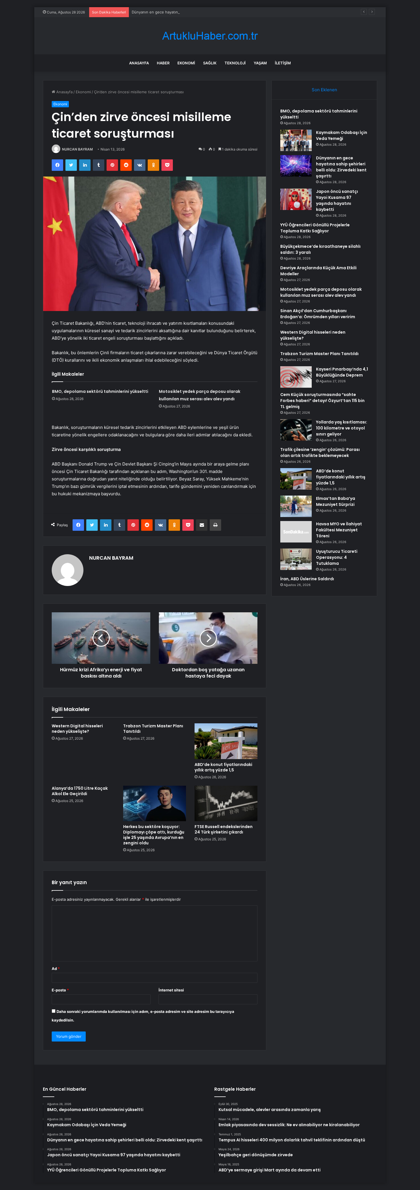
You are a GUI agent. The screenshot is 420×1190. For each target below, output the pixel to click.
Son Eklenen (324, 89)
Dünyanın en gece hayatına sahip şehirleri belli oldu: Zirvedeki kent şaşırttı (198, 12)
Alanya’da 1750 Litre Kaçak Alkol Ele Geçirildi (80, 791)
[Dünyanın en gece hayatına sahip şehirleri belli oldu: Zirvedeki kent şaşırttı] (296, 166)
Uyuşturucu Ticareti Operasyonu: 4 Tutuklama (336, 557)
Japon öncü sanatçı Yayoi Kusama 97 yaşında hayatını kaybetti (337, 200)
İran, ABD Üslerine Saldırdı (307, 579)
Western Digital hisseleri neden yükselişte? (77, 728)
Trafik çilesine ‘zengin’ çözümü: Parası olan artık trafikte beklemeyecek (320, 452)
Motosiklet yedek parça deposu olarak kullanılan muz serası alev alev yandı (321, 292)
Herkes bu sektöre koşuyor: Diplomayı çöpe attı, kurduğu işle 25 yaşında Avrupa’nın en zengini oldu (153, 835)
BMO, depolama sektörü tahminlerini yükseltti (100, 391)
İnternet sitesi (171, 990)
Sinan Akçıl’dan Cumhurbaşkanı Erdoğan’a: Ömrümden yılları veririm (317, 314)
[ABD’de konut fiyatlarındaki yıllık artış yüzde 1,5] (226, 741)
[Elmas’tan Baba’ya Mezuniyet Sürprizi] (296, 506)
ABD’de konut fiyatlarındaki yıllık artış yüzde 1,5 (223, 767)
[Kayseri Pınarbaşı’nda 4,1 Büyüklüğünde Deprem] (296, 377)
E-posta (60, 990)
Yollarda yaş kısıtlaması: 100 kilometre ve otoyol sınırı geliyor (341, 428)
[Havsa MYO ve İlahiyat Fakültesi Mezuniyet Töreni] (296, 531)
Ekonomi (186, 63)
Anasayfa (139, 63)
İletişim (283, 63)
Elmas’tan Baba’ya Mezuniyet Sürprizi (335, 501)
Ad (56, 968)
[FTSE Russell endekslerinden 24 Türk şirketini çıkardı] (226, 803)
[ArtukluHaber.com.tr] (210, 36)
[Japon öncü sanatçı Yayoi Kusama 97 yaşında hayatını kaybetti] (296, 199)
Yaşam (260, 63)
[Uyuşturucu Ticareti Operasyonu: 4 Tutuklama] (296, 559)
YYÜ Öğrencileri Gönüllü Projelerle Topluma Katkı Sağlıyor (315, 228)
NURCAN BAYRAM (77, 149)
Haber (163, 63)
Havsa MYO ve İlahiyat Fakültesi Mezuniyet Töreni (339, 530)
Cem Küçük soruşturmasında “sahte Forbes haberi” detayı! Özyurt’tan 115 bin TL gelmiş (322, 400)
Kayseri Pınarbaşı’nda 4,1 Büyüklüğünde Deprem (342, 372)
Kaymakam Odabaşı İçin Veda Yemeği (341, 135)
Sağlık (210, 63)
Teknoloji (235, 63)
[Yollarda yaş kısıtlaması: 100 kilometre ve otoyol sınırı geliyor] (296, 430)
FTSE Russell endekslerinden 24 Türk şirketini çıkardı (224, 829)
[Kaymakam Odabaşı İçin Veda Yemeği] (296, 140)
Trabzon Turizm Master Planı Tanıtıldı (153, 728)
